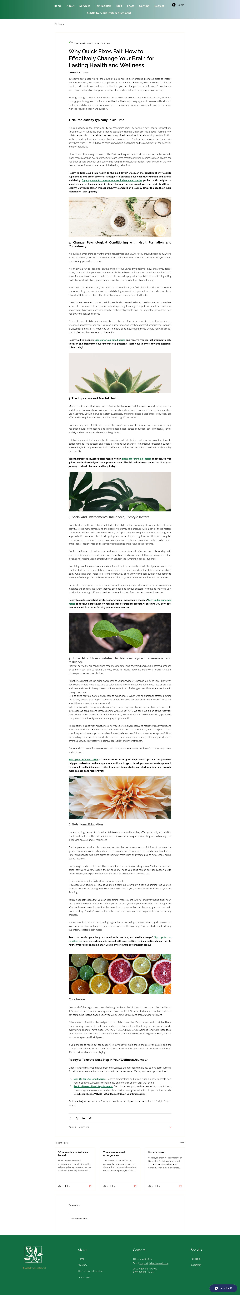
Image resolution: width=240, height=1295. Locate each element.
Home (81, 1258)
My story (82, 1264)
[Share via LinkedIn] (83, 1118)
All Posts (59, 24)
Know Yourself (156, 1152)
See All (182, 1142)
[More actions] (169, 43)
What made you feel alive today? (73, 1154)
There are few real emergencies (114, 1154)
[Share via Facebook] (70, 1118)
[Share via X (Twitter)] (76, 1118)
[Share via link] (90, 1118)
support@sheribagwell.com (154, 1263)
